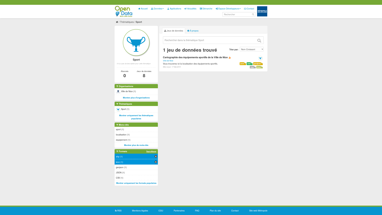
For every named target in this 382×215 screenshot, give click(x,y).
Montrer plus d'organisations (136, 97)
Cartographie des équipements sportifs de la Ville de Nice (195, 57)
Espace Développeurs (228, 8)
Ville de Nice (168, 60)
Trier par (233, 49)
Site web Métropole (258, 210)
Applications (175, 8)
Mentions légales (140, 210)
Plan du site (215, 210)
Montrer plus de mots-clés (136, 145)
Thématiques (127, 22)
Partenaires (179, 210)
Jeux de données (174, 30)
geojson (257, 63)
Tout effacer (151, 151)
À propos (193, 30)
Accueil (144, 8)
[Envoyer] (259, 40)
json (242, 63)
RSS (119, 210)
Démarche (207, 8)
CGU (160, 210)
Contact (250, 8)
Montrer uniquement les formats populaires (136, 183)
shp (252, 67)
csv (249, 63)
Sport (139, 22)
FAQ (197, 210)
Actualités (191, 8)
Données (157, 8)
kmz (259, 67)
